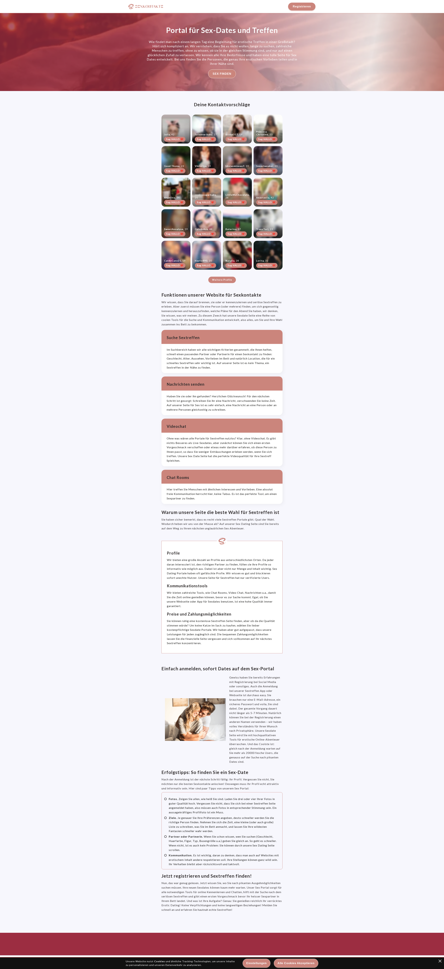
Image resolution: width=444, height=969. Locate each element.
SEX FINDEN (222, 73)
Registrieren (302, 6)
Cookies (159, 961)
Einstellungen (256, 963)
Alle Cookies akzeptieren (296, 963)
